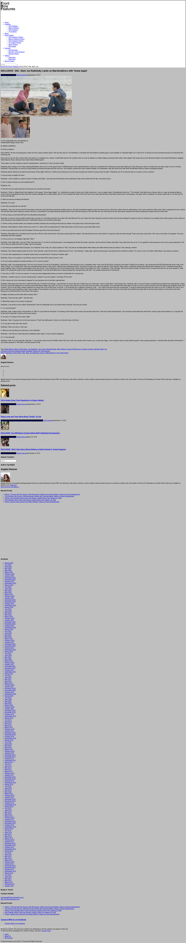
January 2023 (9, 642)
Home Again (23, 349)
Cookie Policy (46, 931)
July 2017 (8, 764)
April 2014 (8, 836)
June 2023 (8, 633)
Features (8, 24)
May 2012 (8, 878)
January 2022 (9, 664)
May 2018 (8, 746)
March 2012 (9, 882)
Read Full (13, 485)
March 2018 (9, 749)
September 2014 (10, 827)
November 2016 (10, 779)
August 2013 (9, 851)
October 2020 (9, 692)
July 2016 (8, 786)
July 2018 (8, 742)
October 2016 (9, 781)
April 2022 (8, 659)
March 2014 (9, 838)
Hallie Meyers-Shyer (11, 349)
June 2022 (8, 655)
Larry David (42, 349)
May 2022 (8, 657)
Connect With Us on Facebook (13, 920)
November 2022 (10, 646)
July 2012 (8, 875)
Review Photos (14, 54)
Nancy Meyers (62, 349)
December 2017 (10, 755)
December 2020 (10, 688)
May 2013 (8, 856)
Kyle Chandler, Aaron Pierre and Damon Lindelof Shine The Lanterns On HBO (30, 500)
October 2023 (9, 626)
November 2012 (10, 867)
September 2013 (10, 849)
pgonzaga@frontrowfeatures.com (12, 897)
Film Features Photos (16, 37)
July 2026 (8, 565)
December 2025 (10, 578)
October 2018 (9, 736)
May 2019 (8, 723)
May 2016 (8, 790)
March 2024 (9, 616)
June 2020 (8, 699)
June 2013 (8, 854)
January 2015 (9, 819)
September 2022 (10, 650)
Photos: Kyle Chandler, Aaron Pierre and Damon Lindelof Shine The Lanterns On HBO (33, 498)
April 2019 (8, 725)
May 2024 (8, 613)
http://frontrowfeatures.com (10, 899)
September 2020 (10, 694)
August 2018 (9, 740)
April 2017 (8, 770)
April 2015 (8, 814)
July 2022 (8, 653)
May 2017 (8, 768)
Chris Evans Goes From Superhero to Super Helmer (22, 400)
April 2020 (8, 703)
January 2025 (9, 598)
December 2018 (10, 733)
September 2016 (10, 782)
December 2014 (10, 821)
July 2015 (8, 808)
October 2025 (9, 581)
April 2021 (8, 681)
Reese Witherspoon (74, 349)
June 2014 (8, 832)
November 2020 (10, 690)
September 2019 (10, 716)
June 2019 (8, 722)
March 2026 (9, 572)
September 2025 (10, 583)
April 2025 (8, 592)
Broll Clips (12, 59)
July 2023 (8, 631)
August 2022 (9, 651)
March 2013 (9, 860)
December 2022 (10, 644)
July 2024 (8, 609)
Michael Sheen (51, 349)
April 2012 (8, 880)
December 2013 (10, 843)
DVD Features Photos (16, 41)
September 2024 (10, 605)
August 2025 (9, 585)
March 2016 (9, 794)
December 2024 (10, 600)
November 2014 (10, 823)
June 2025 (8, 589)
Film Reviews (13, 50)
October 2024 (9, 603)
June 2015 (8, 810)
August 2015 (9, 806)
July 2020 (8, 698)
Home (7, 22)
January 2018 (9, 753)
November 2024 (10, 602)
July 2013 (8, 853)
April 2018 (8, 747)
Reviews (8, 48)
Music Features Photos (16, 39)
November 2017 (10, 757)
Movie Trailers (9, 61)
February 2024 (9, 618)
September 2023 (10, 627)
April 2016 (8, 792)
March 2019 (9, 727)
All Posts (9, 67)
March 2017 (9, 771)
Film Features (13, 26)
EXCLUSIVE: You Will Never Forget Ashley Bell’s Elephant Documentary (30, 433)
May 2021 (8, 679)
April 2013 (8, 858)
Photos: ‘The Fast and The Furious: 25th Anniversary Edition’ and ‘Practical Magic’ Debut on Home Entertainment (42, 494)
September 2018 (10, 738)
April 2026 (8, 570)
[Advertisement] (36, 15)
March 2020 (9, 705)
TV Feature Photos (15, 43)
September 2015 (10, 805)
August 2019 (9, 718)
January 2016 (9, 797)
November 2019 (10, 712)
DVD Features (13, 30)
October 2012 (9, 869)
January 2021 (9, 687)
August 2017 (9, 762)
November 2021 (10, 668)
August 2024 (9, 607)
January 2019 (9, 731)
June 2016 (8, 788)
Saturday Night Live (100, 349)
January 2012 (9, 886)
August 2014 (9, 829)
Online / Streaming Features (16, 420)
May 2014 (8, 834)
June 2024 (8, 611)
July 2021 (8, 675)
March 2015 (9, 816)
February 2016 (9, 795)
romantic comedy (87, 349)
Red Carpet (12, 46)
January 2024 (9, 620)
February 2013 (9, 862)
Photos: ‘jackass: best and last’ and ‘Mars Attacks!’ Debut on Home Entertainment (32, 502)
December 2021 (10, 666)
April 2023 (8, 637)
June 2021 (8, 677)
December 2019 (10, 711)
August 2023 (9, 629)
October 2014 (9, 825)
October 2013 (9, 847)
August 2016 (9, 784)
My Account (9, 938)
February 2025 (9, 596)
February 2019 (9, 729)
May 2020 (8, 701)
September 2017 (10, 760)
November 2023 (10, 624)
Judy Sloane (47, 420)
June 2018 (8, 744)
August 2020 (9, 696)
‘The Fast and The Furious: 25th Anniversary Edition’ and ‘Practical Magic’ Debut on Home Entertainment (39, 496)
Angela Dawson (21, 75)
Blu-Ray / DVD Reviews (17, 52)
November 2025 (10, 579)
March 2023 (9, 639)
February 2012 (9, 884)
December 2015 (10, 799)
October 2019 (9, 714)
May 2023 (8, 635)
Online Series (30, 420)
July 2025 (8, 587)
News (7, 33)
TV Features (13, 32)
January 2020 (9, 709)
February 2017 (9, 773)
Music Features (14, 28)
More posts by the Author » (10, 487)
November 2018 (10, 734)
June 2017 (8, 766)
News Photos (13, 44)
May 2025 (8, 591)
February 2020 (9, 707)
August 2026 (9, 563)
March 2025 (9, 594)
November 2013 (10, 845)
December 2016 (10, 777)
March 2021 (9, 683)
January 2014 (9, 842)
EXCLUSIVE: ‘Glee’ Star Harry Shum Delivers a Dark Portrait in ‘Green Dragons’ (33, 449)
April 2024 (8, 615)
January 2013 (9, 864)
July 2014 (8, 830)
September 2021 (10, 672)
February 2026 (9, 574)
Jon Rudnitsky (32, 349)
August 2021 (9, 674)
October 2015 (9, 803)
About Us (8, 936)
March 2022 (9, 661)
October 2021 (9, 670)
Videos (7, 56)
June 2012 (8, 877)
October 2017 (9, 758)
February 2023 (9, 640)
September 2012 (10, 871)
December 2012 (10, 866)
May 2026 (8, 568)
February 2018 (9, 751)
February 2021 (9, 685)
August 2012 (9, 873)
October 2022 (9, 648)
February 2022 (9, 663)
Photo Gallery (9, 35)
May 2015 (8, 812)
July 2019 (8, 720)
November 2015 (10, 801)
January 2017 (9, 775)
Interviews (12, 57)
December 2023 (10, 622)
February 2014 (9, 840)
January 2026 (9, 576)
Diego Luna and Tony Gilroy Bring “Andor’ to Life (21, 417)
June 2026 (8, 567)
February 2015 (9, 818)
